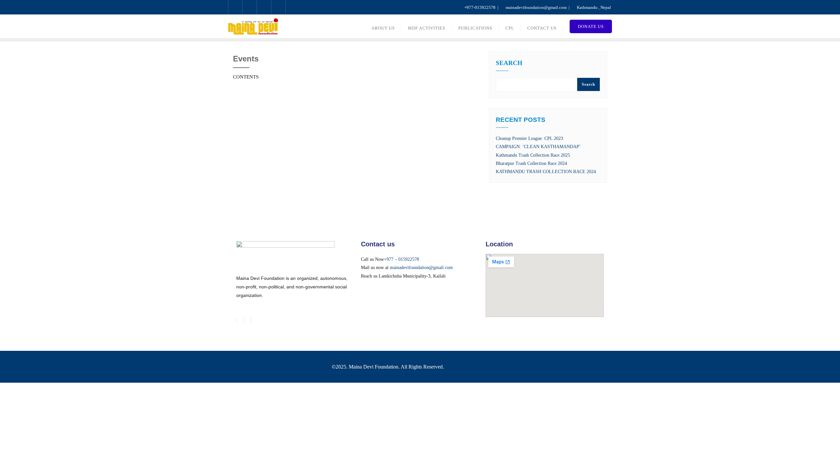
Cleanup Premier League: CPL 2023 (529, 138)
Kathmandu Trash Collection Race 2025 (533, 155)
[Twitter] (244, 320)
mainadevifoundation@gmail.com (421, 267)
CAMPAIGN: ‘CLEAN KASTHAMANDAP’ (538, 146)
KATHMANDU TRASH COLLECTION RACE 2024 (546, 171)
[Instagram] (250, 320)
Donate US (591, 26)
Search (509, 63)
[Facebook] (236, 320)
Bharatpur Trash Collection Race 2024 (531, 163)
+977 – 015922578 (401, 259)
